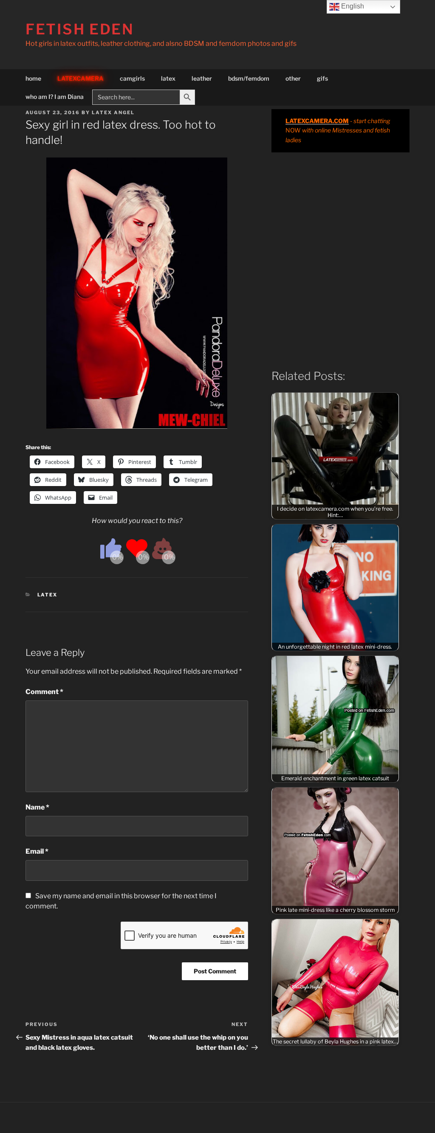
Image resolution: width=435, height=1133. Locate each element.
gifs (322, 78)
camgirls (132, 78)
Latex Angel (113, 112)
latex (168, 78)
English (351, 6)
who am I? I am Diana (54, 96)
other (293, 78)
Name (37, 807)
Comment (44, 692)
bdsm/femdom (248, 78)
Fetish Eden (79, 29)
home (33, 78)
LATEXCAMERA (80, 78)
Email (36, 851)
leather (202, 78)
